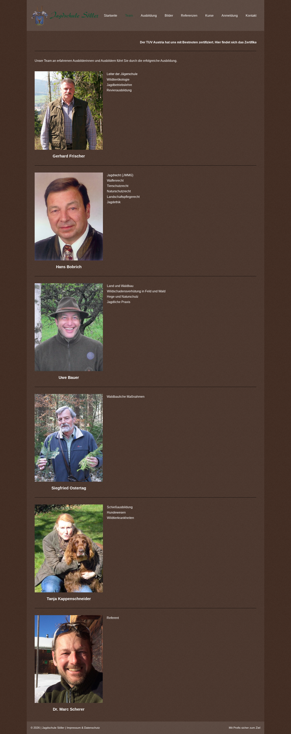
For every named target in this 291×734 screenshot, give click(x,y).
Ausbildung (149, 15)
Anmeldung (230, 15)
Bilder (169, 15)
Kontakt (251, 15)
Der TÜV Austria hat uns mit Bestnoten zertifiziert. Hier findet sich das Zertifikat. (161, 42)
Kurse (209, 15)
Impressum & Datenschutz (83, 727)
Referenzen (189, 15)
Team (129, 15)
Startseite (110, 15)
